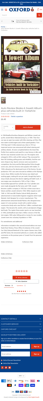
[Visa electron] (17, 392)
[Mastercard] (21, 392)
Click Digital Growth (33, 397)
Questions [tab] (20, 285)
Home (3, 27)
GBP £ (20, 375)
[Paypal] (30, 392)
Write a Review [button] (22, 277)
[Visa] (13, 392)
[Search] (39, 15)
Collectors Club (27, 242)
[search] (19, 15)
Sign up (36, 346)
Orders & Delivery (6, 242)
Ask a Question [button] (22, 281)
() (41, 9)
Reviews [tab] (7, 285)
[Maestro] (26, 392)
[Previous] (2, 21)
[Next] (41, 21)
